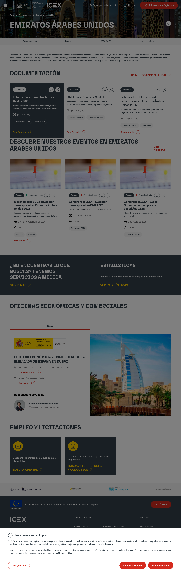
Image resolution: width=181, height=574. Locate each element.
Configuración (19, 565)
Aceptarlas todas (160, 565)
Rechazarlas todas (132, 565)
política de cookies (64, 553)
